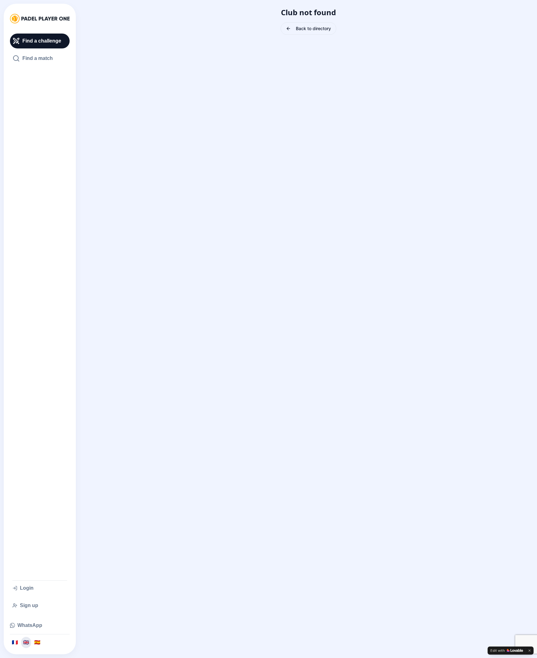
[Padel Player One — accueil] (39, 18)
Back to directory (313, 28)
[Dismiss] (529, 650)
